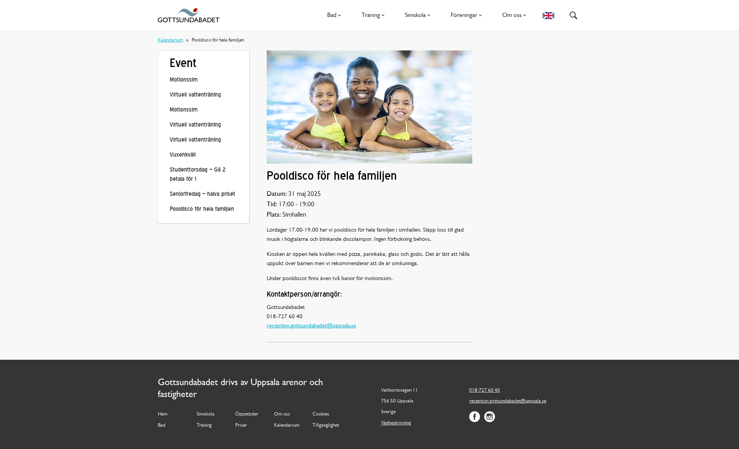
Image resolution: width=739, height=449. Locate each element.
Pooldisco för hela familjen (202, 209)
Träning (370, 15)
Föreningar (464, 15)
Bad (331, 15)
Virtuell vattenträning (195, 95)
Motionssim (183, 80)
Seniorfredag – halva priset (202, 194)
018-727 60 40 (484, 390)
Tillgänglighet (326, 425)
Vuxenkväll (183, 155)
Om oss (512, 15)
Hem (162, 414)
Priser (241, 425)
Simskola (415, 15)
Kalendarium (170, 40)
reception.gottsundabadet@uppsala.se (311, 326)
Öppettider (246, 414)
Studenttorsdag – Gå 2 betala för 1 (198, 174)
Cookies (321, 414)
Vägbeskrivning (396, 423)
